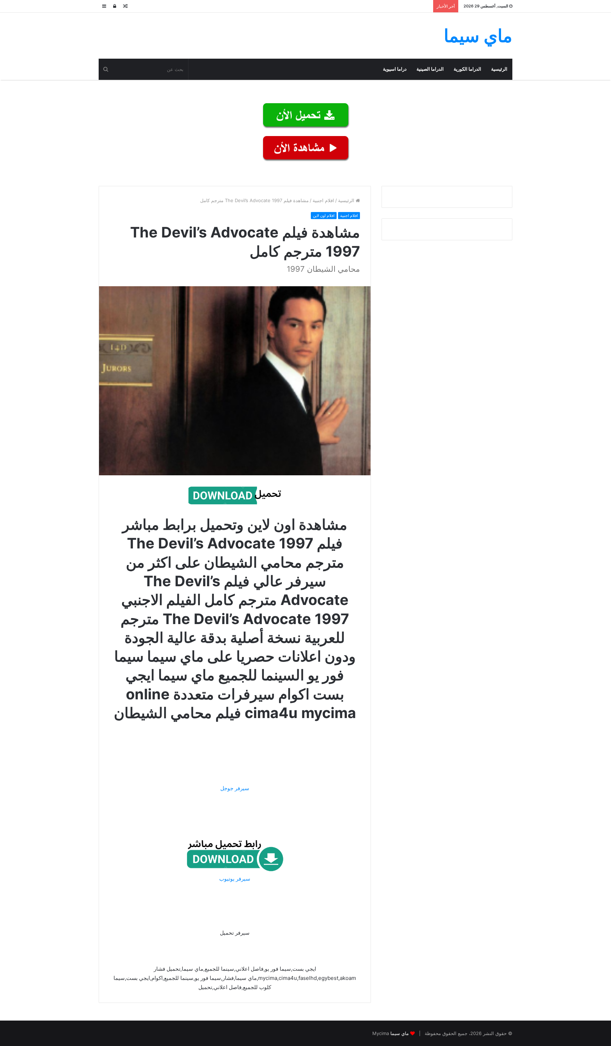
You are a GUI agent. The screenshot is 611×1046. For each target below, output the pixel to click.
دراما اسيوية (395, 69)
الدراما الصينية (430, 69)
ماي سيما (399, 1033)
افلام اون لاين (323, 215)
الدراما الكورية (467, 69)
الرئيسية (499, 69)
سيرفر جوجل (234, 788)
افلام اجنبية (323, 200)
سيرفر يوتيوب (234, 878)
